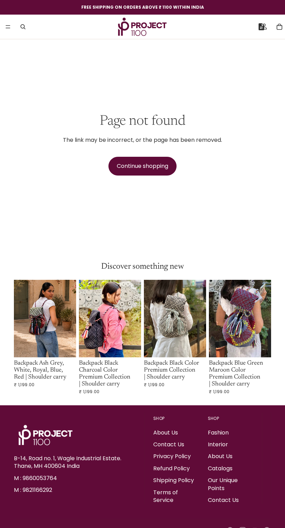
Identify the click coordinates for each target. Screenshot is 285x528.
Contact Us (168, 444)
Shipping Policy (173, 480)
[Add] (65, 347)
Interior (218, 444)
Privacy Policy (172, 457)
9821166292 (37, 490)
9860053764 (40, 478)
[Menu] (8, 27)
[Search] (23, 26)
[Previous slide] (21, 318)
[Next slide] (68, 318)
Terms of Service (165, 496)
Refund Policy (171, 468)
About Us (165, 433)
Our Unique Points (223, 484)
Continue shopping (142, 166)
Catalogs (220, 468)
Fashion (218, 433)
